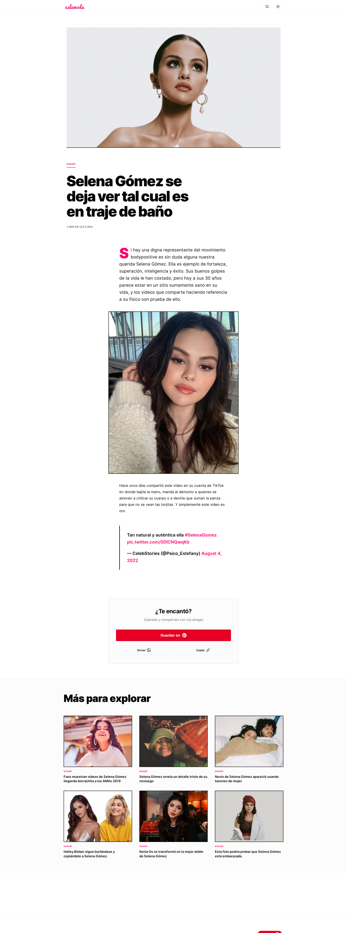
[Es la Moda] (75, 6)
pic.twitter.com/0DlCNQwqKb (158, 542)
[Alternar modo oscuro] (278, 6)
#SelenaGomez (201, 535)
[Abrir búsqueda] (267, 6)
